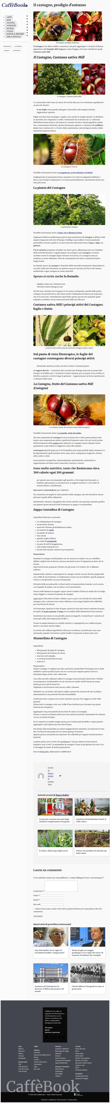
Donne (36, 1057)
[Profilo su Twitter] (55, 1038)
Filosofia (37, 1052)
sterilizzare (65, 742)
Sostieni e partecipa (52, 1032)
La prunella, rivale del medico (69, 433)
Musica (20, 1049)
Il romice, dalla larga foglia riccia (53, 851)
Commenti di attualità (62, 1060)
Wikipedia (44, 752)
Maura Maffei (62, 795)
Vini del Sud (22, 1071)
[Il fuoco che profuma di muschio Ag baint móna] (92, 838)
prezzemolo (51, 541)
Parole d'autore (60, 1058)
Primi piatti (79, 1053)
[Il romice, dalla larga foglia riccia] (55, 838)
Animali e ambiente (62, 1049)
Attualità (58, 1053)
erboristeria (16, 50)
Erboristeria (7, 46)
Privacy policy (62, 1100)
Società (10, 28)
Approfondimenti (61, 1063)
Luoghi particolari (81, 1076)
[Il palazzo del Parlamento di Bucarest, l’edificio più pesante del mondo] (50, 973)
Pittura (20, 1053)
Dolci (77, 1051)
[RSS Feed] (63, 1038)
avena (60, 611)
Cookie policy (72, 1100)
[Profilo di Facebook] (46, 1038)
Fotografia (22, 1058)
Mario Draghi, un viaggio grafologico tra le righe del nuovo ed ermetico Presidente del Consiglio (87, 952)
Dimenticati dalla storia (42, 1055)
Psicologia (59, 1074)
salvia (51, 530)
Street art (21, 1051)
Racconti (37, 1069)
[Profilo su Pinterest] (59, 1038)
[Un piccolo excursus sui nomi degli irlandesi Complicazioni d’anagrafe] (55, 807)
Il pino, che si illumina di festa (69, 233)
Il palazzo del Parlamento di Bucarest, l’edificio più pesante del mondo (49, 988)
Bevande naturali (81, 1070)
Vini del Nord (23, 1067)
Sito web (36, 904)
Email (36, 900)
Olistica (58, 1076)
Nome (36, 895)
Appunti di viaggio (81, 1078)
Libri (35, 1067)
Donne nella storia (40, 1062)
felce (98, 243)
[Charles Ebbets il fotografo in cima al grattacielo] (87, 973)
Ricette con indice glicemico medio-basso (83, 1062)
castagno (6, 50)
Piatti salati (79, 1056)
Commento (38, 891)
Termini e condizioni (48, 1100)
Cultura (10, 23)
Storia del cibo (80, 1049)
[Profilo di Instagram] (51, 1038)
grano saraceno (50, 611)
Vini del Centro (23, 1069)
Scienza (58, 1056)
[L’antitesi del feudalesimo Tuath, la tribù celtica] (92, 807)
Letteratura (38, 1064)
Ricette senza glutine (82, 1058)
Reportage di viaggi (62, 1051)
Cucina (9, 31)
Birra (77, 1067)
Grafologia (59, 1071)
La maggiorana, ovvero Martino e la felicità (74, 173)
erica (91, 243)
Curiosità (11, 25)
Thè (19, 1064)
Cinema (21, 1056)
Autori (47, 1030)
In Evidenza (18, 46)
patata (55, 443)
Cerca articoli (13, 36)
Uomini (36, 1059)
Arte (8, 20)
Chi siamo (48, 1028)
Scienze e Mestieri (15, 34)
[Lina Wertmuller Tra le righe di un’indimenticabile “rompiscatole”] (50, 937)
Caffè (9, 17)
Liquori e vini (80, 1065)
